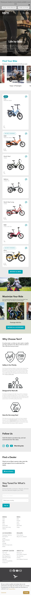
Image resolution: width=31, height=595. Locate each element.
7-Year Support (13, 420)
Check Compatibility (7, 561)
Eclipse (18, 520)
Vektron (4, 528)
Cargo (3, 538)
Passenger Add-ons (7, 535)
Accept (26, 592)
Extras (3, 546)
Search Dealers (9, 471)
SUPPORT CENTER (8, 551)
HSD (3, 520)
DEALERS (20, 533)
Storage (4, 543)
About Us (20, 551)
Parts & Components (7, 544)
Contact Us (5, 562)
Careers (18, 557)
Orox (3, 524)
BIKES (18, 517)
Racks (3, 541)
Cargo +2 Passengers (15, 86)
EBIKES (4, 517)
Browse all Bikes (15, 271)
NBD (3, 522)
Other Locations (24, 7)
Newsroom (19, 552)
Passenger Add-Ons (15, 322)
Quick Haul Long (6, 527)
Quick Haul (5, 525)
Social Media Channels (22, 559)
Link (18, 522)
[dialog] (15, 589)
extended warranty (13, 419)
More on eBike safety (9, 374)
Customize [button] (3, 592)
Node (18, 524)
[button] (27, 13)
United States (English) (9, 7)
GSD (3, 519)
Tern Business (20, 556)
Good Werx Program (22, 554)
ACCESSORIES (7, 533)
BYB (18, 519)
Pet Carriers (5, 536)
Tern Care (4, 552)
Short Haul (19, 525)
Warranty (4, 559)
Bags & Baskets (6, 540)
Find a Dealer (20, 535)
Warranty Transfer (6, 557)
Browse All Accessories (16, 327)
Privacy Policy (12, 589)
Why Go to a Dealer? (22, 536)
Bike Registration (6, 556)
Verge (18, 527)
